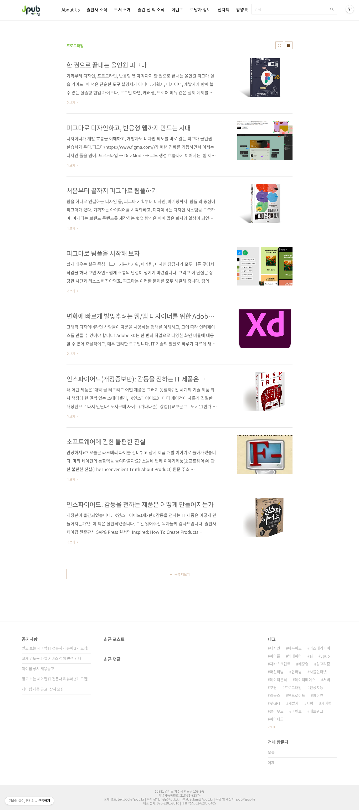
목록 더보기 (182, 574)
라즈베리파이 (320, 648)
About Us (70, 9)
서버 (326, 679)
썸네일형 (279, 45)
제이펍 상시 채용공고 (38, 668)
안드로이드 (296, 695)
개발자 (293, 703)
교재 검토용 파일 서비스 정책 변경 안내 (51, 658)
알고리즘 (323, 663)
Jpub (325, 655)
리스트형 (289, 45)
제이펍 (326, 703)
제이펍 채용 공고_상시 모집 (43, 689)
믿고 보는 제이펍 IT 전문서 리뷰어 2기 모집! (55, 678)
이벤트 (177, 9)
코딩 (273, 687)
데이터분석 (278, 679)
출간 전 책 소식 (151, 9)
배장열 (303, 663)
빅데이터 (295, 655)
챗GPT (275, 703)
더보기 (271, 727)
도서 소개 (122, 9)
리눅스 (275, 695)
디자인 (275, 648)
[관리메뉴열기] (350, 9)
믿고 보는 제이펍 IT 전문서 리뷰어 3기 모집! (55, 648)
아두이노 (295, 648)
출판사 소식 (96, 9)
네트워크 (316, 711)
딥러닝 (296, 671)
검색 (332, 9)
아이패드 (277, 718)
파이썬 (318, 695)
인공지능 (316, 687)
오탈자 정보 (200, 9)
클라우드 (277, 711)
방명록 (242, 9)
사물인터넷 (318, 671)
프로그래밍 (293, 687)
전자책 (223, 9)
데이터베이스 (305, 679)
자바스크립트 (280, 663)
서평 (309, 703)
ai (311, 655)
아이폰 (275, 655)
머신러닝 (277, 671)
